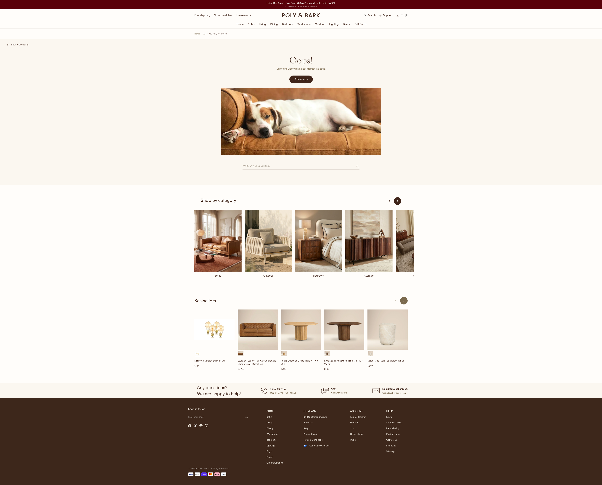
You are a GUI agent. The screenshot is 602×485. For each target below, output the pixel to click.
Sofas (251, 24)
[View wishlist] (402, 15)
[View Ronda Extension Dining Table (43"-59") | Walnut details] (344, 329)
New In (240, 24)
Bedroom (287, 24)
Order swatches (223, 15)
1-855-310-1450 (278, 389)
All (204, 34)
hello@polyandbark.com (395, 389)
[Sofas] (218, 241)
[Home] (301, 15)
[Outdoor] (268, 241)
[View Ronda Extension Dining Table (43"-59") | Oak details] (301, 329)
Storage (369, 275)
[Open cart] (406, 15)
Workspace (304, 24)
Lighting (334, 24)
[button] (278, 390)
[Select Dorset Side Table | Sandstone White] (370, 353)
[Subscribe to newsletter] (246, 417)
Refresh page (301, 79)
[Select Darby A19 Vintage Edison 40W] (197, 353)
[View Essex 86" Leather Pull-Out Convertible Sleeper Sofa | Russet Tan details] (258, 329)
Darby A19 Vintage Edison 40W (209, 360)
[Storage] (369, 241)
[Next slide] (397, 201)
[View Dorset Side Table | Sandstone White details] (387, 329)
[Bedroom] (318, 241)
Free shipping (202, 15)
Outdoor (320, 24)
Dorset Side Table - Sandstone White (385, 360)
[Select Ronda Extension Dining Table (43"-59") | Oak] (284, 353)
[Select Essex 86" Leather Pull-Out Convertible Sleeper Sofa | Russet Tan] (240, 353)
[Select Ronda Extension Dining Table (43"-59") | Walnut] (327, 353)
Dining (274, 24)
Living (262, 24)
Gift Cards (361, 24)
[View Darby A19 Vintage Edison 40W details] (214, 329)
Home (197, 34)
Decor (346, 24)
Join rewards (243, 15)
